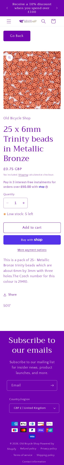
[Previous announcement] (7, 8)
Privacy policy (49, 448)
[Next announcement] (57, 8)
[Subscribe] (52, 385)
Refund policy (28, 448)
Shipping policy (46, 455)
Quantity (9, 194)
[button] (9, 21)
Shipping (23, 175)
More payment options (32, 250)
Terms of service (22, 455)
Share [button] (12, 294)
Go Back (16, 36)
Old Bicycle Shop (30, 443)
